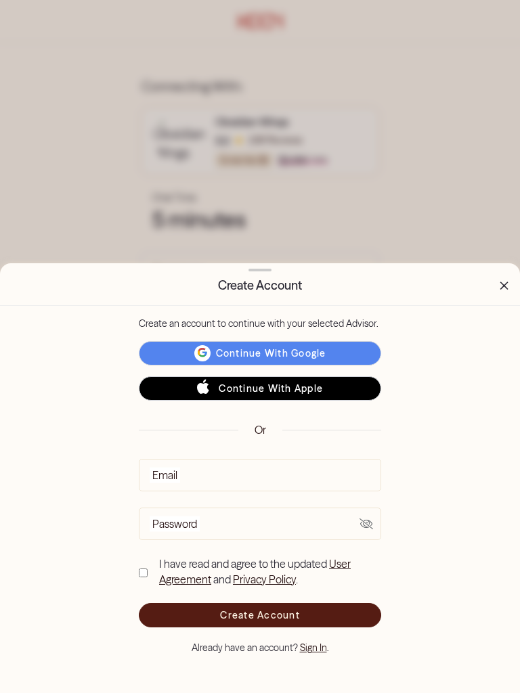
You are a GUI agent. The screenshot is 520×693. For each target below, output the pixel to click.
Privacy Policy (264, 579)
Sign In (313, 648)
